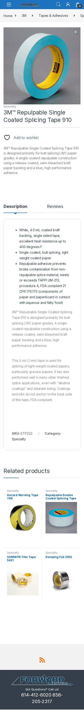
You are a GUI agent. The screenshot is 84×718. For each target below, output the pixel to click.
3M (24, 16)
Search (58, 4)
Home (8, 16)
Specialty (10, 106)
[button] (76, 32)
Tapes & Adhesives (53, 16)
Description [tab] (15, 206)
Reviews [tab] (55, 206)
